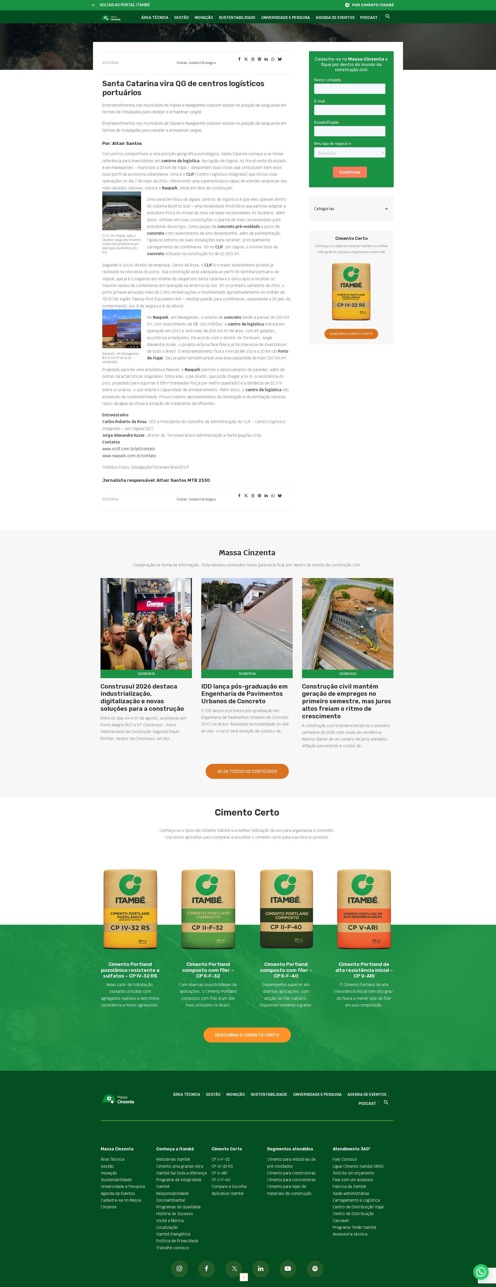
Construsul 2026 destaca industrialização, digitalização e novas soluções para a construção (142, 697)
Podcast (369, 18)
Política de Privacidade (177, 1240)
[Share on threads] (253, 59)
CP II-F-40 (221, 1179)
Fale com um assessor (353, 1179)
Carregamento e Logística (356, 1200)
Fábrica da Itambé (349, 1186)
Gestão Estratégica (202, 63)
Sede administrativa (351, 1193)
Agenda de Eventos (335, 18)
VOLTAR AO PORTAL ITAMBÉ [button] (125, 5)
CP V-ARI (220, 1173)
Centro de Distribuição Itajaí (358, 1206)
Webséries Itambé (173, 1159)
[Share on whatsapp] (273, 59)
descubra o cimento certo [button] (247, 1035)
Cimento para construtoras (291, 1173)
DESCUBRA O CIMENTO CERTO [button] (351, 334)
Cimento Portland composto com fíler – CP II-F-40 (286, 970)
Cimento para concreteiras (291, 1179)
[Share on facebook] (239, 59)
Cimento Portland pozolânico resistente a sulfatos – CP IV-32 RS (130, 970)
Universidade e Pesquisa (285, 18)
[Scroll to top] (244, 1276)
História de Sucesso (174, 1213)
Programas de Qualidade (178, 1206)
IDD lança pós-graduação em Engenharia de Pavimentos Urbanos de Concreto (244, 694)
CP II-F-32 (221, 1159)
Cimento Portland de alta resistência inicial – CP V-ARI (364, 970)
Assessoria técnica (350, 1234)
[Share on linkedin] (266, 59)
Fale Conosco (345, 1159)
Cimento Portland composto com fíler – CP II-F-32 (208, 970)
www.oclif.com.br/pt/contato (128, 448)
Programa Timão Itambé (354, 1227)
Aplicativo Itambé (228, 1193)
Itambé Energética (173, 1234)
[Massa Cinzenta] (110, 18)
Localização (167, 1227)
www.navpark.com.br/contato (129, 455)
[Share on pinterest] (259, 59)
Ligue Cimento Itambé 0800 (358, 1166)
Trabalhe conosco (172, 1247)
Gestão (181, 18)
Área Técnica (154, 18)
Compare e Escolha (229, 1186)
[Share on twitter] (246, 59)
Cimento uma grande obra (179, 1166)
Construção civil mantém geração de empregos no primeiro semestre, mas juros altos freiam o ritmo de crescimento (346, 701)
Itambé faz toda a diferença (181, 1173)
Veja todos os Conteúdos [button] (247, 771)
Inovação (204, 18)
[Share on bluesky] (279, 59)
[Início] (372, 5)
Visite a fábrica (170, 1220)
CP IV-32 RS (222, 1166)
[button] (93, 5)
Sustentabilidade (237, 18)
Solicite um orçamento (353, 1173)
